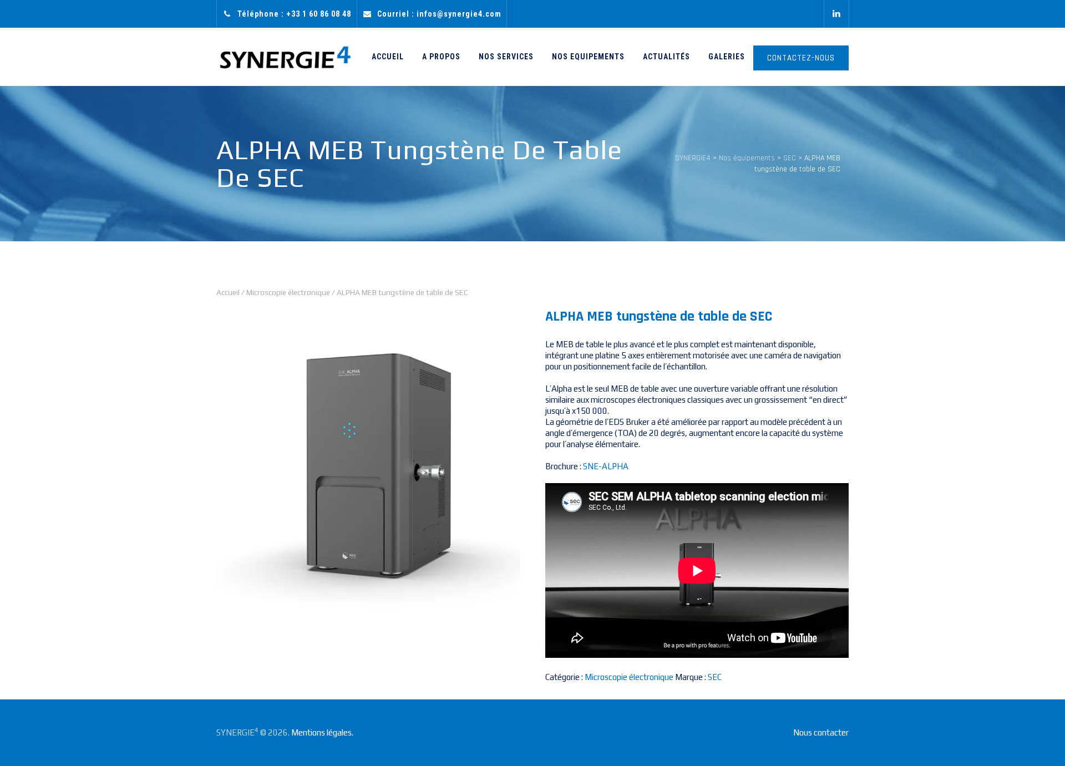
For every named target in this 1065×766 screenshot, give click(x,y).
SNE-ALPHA (605, 466)
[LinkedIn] (836, 14)
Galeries (726, 56)
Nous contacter (821, 732)
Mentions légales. (322, 732)
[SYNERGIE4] (285, 57)
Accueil (388, 56)
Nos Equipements (588, 56)
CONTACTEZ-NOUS (801, 58)
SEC (715, 677)
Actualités (666, 56)
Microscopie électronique (288, 292)
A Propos (441, 56)
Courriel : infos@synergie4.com (439, 13)
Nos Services (506, 56)
